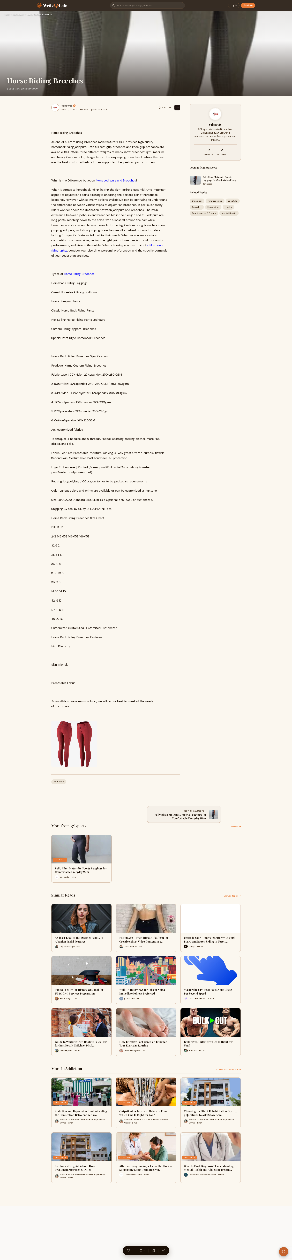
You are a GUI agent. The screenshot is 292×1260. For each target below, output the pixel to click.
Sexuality (197, 207)
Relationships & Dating (204, 213)
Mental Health (229, 213)
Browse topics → (232, 895)
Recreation (213, 207)
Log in (234, 5)
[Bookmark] (153, 1251)
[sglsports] (55, 107)
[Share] (163, 1251)
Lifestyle (232, 201)
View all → (236, 826)
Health (228, 207)
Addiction (18, 15)
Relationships (215, 201)
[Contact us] (283, 1251)
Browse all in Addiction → (228, 1069)
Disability (197, 201)
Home (7, 15)
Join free (248, 5)
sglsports (67, 105)
